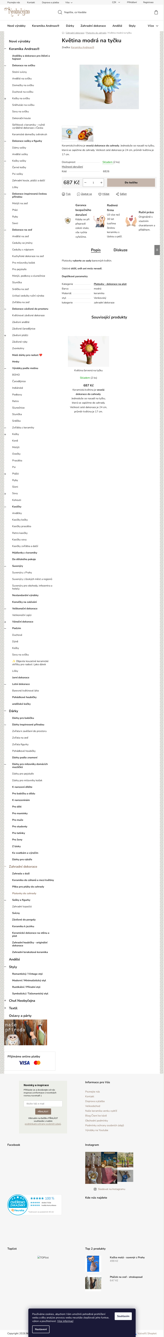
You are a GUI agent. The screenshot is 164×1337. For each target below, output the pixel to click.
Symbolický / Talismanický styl (30, 993)
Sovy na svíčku (20, 111)
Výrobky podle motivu (25, 368)
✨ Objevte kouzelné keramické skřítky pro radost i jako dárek (30, 662)
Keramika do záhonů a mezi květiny (33, 880)
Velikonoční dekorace (24, 608)
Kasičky (16, 506)
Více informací (65, 1321)
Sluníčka (17, 282)
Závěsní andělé (20, 322)
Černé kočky (19, 167)
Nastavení (41, 1329)
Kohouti (16, 500)
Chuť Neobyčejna (22, 1000)
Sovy (15, 493)
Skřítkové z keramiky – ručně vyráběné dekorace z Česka (28, 126)
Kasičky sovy (19, 539)
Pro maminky (20, 813)
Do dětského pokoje (24, 559)
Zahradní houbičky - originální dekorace (29, 944)
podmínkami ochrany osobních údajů (43, 1123)
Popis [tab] (96, 250)
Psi (14, 467)
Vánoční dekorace (22, 621)
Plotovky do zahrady (24, 893)
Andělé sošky (20, 154)
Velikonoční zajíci (22, 615)
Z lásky (16, 846)
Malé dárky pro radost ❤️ (27, 355)
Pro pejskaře (19, 269)
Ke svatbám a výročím (25, 853)
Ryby (15, 216)
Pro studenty (19, 826)
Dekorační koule (21, 118)
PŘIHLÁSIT (43, 1111)
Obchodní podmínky (96, 1120)
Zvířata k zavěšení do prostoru (29, 731)
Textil (13, 1008)
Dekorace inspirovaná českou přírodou (29, 195)
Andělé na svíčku (22, 78)
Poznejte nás (13, 2)
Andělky (17, 513)
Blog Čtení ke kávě (96, 1115)
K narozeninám (21, 800)
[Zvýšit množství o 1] (101, 183)
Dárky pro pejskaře (23, 773)
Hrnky (15, 361)
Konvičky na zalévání (24, 602)
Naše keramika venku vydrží (101, 1111)
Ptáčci (15, 473)
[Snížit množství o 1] (85, 183)
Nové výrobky (19, 41)
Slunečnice (18, 408)
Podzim (16, 628)
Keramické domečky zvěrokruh (29, 134)
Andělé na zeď (20, 236)
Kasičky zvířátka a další (25, 546)
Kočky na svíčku (21, 98)
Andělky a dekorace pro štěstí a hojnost (31, 57)
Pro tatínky (18, 833)
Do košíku (131, 182)
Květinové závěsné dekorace (28, 315)
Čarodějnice (19, 381)
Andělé (14, 959)
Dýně (15, 641)
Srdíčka (16, 421)
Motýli (16, 447)
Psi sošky (17, 174)
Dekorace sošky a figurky (27, 141)
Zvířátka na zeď (20, 302)
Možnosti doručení (72, 167)
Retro (15, 401)
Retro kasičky (20, 533)
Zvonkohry (18, 348)
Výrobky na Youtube (96, 1130)
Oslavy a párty (20, 1015)
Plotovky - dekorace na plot (110, 284)
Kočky (15, 434)
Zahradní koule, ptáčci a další (28, 180)
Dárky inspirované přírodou (28, 724)
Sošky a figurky (21, 900)
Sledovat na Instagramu (111, 1189)
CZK (114, 2)
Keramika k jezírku (23, 926)
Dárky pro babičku (23, 718)
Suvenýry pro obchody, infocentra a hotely (32, 587)
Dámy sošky (19, 147)
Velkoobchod (92, 1106)
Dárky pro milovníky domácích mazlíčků (30, 765)
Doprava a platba (50, 2)
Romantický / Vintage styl (27, 974)
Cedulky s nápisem (23, 249)
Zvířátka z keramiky (23, 427)
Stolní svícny (19, 72)
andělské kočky (21, 704)
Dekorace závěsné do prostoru (30, 309)
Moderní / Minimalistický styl (29, 980)
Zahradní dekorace (23, 866)
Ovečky (16, 454)
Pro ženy (17, 839)
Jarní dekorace (20, 677)
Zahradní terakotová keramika (30, 952)
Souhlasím (123, 1316)
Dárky (13, 711)
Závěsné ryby (19, 342)
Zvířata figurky (20, 744)
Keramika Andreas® (24, 49)
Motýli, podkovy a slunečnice (28, 276)
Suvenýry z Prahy (22, 572)
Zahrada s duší (21, 873)
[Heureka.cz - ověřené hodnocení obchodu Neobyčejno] (34, 1204)
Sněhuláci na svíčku (23, 105)
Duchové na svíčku (22, 92)
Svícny (16, 913)
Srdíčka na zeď (20, 289)
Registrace (148, 2)
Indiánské (17, 388)
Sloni (15, 487)
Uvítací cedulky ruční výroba (28, 295)
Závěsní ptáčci (20, 335)
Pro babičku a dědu (23, 793)
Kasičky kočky (20, 520)
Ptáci (15, 210)
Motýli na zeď (20, 203)
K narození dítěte (22, 787)
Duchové (17, 635)
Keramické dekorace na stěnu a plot (30, 934)
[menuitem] (16, 25)
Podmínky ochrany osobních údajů (104, 1125)
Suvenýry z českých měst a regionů (32, 579)
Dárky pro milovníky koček (27, 780)
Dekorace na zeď (22, 230)
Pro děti (16, 806)
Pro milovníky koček (23, 263)
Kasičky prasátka (21, 526)
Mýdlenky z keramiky (24, 552)
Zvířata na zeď (20, 737)
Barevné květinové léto (25, 690)
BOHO (16, 375)
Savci (15, 223)
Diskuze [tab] (120, 250)
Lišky (15, 187)
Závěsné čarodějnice (23, 328)
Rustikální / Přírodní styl (26, 987)
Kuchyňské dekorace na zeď (28, 256)
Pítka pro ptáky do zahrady (28, 886)
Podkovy (17, 394)
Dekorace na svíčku (23, 65)
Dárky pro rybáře (22, 859)
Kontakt (31, 2)
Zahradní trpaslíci (22, 906)
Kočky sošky (19, 161)
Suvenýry (17, 566)
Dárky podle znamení (24, 757)
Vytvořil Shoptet (147, 1333)
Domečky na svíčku (23, 85)
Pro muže (17, 820)
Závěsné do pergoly (24, 919)
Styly (13, 967)
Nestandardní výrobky (25, 595)
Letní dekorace (21, 684)
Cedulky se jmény (22, 243)
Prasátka (17, 460)
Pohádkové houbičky (24, 697)
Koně (15, 440)
